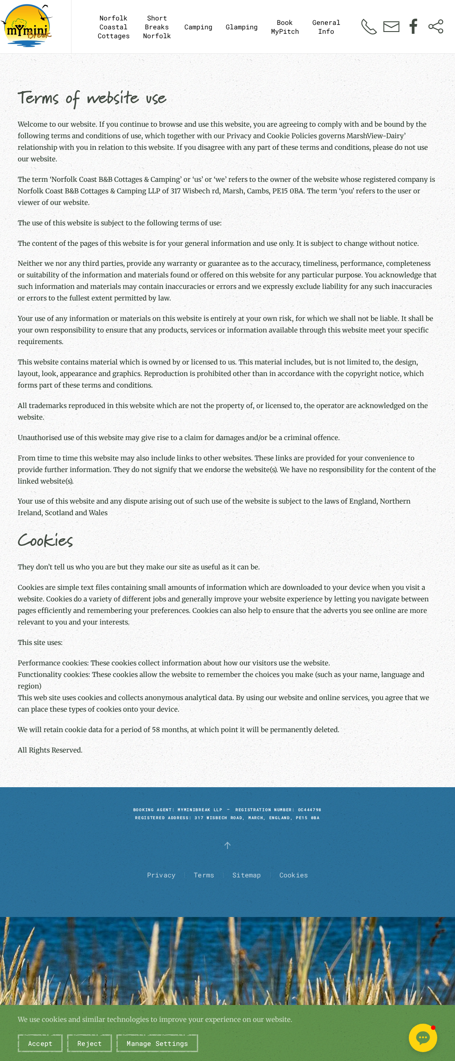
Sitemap (246, 874)
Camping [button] (198, 26)
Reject (89, 1043)
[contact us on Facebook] (414, 25)
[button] (423, 1038)
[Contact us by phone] (369, 25)
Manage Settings (157, 1043)
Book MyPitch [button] (285, 27)
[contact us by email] (391, 25)
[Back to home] (26, 26)
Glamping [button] (242, 26)
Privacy (161, 874)
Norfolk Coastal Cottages (114, 26)
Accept (40, 1043)
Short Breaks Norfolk (157, 26)
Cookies (293, 874)
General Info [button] (326, 27)
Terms (204, 874)
